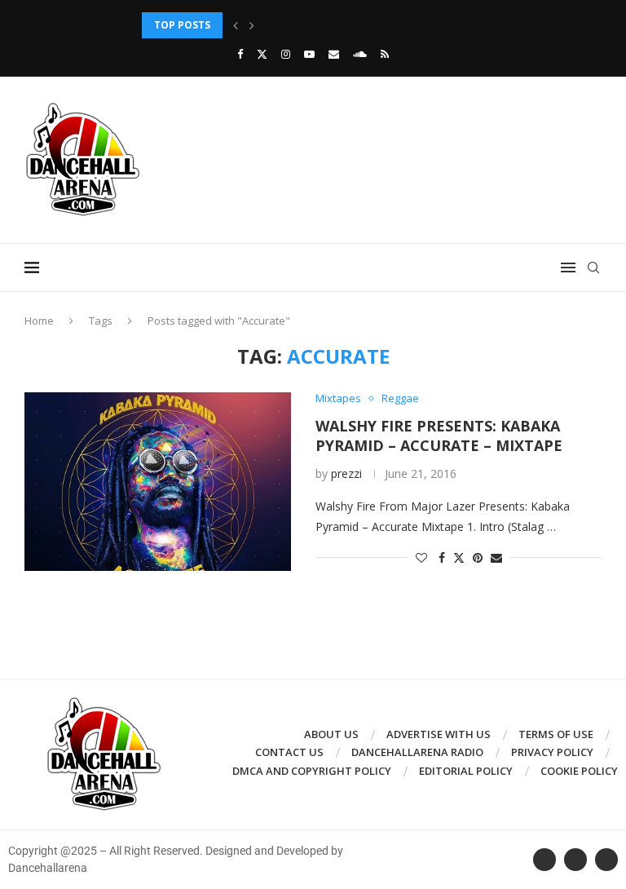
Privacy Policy (552, 752)
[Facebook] (240, 53)
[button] (235, 25)
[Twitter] (262, 53)
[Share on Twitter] (459, 557)
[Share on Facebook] (442, 557)
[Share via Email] (496, 557)
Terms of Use (555, 734)
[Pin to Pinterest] (478, 557)
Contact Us (289, 752)
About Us (331, 734)
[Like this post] (421, 557)
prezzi (346, 473)
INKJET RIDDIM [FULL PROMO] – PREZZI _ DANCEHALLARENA (289, 25)
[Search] (593, 267)
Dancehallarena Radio (417, 752)
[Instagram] (285, 53)
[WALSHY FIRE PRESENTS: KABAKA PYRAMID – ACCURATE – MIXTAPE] (157, 481)
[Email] (333, 53)
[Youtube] (309, 53)
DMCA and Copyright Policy (311, 770)
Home (39, 320)
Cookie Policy (579, 770)
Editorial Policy (466, 770)
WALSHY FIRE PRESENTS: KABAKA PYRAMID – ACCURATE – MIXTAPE (438, 435)
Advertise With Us (438, 734)
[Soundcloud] (360, 53)
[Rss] (385, 53)
